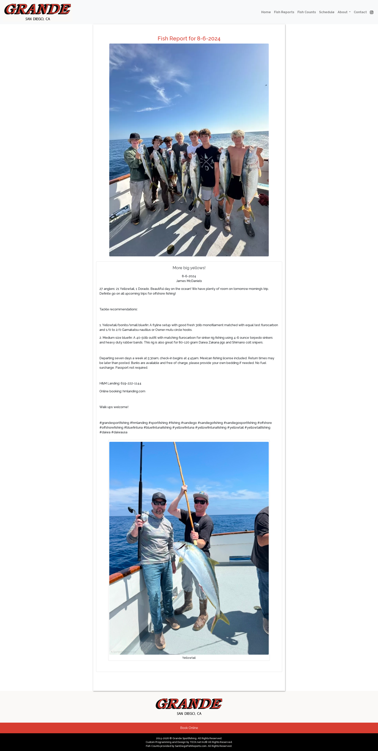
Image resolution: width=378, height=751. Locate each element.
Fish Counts (306, 12)
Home (266, 12)
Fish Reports (284, 12)
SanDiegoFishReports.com (191, 745)
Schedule (326, 12)
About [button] (343, 12)
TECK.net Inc (197, 742)
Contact (360, 12)
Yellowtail (189, 657)
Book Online (189, 728)
